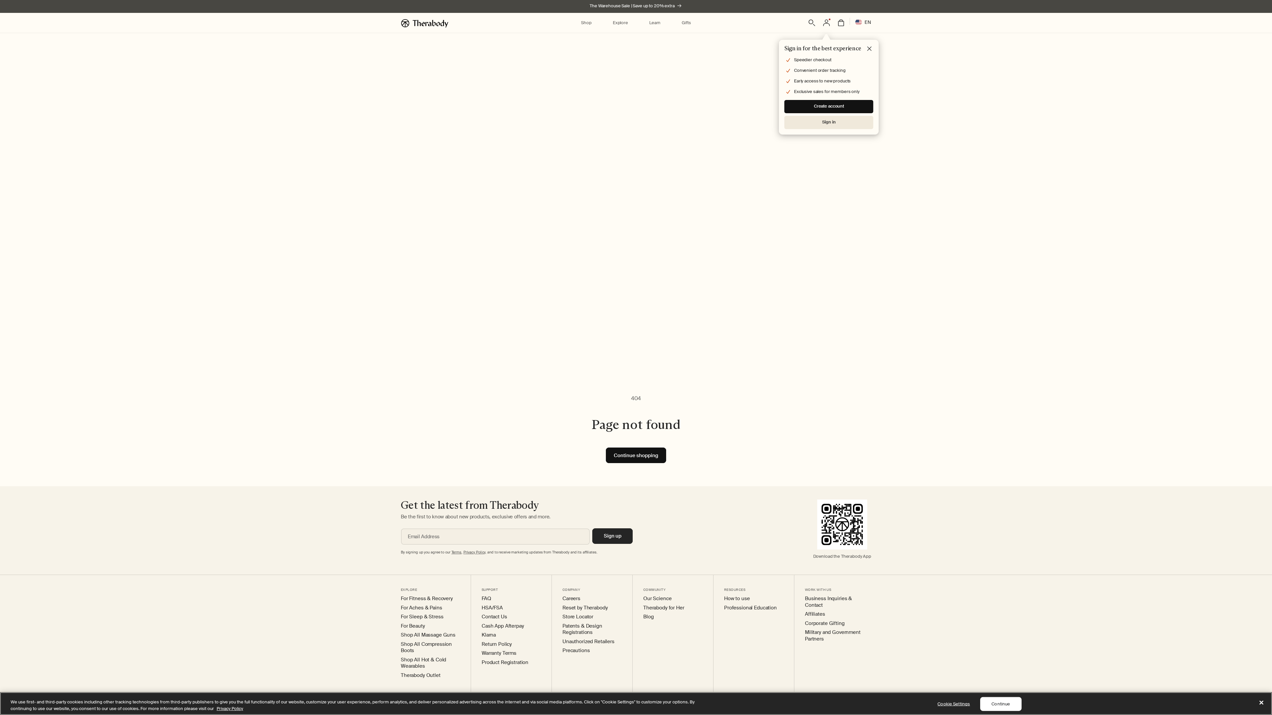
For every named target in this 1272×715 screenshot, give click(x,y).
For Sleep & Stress (422, 617)
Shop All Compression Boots (426, 647)
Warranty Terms (499, 653)
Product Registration (505, 662)
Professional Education (750, 608)
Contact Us (494, 617)
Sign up (612, 536)
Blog (648, 617)
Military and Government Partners (833, 635)
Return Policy (497, 644)
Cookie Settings (953, 704)
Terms (456, 552)
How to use (737, 599)
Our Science (657, 599)
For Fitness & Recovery (427, 599)
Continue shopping (636, 455)
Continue (1000, 704)
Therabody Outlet (421, 675)
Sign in (828, 122)
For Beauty (413, 626)
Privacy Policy (230, 708)
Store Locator (577, 617)
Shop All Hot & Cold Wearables (423, 663)
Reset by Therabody (585, 608)
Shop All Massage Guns (428, 635)
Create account (829, 106)
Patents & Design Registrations (582, 629)
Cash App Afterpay (503, 626)
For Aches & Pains (421, 608)
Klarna (489, 635)
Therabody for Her (663, 608)
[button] (586, 23)
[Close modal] (870, 49)
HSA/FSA (492, 608)
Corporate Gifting (825, 623)
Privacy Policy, (474, 552)
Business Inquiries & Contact (828, 602)
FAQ (486, 599)
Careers (571, 599)
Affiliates (815, 614)
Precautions (576, 650)
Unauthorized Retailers (588, 642)
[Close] (1261, 702)
